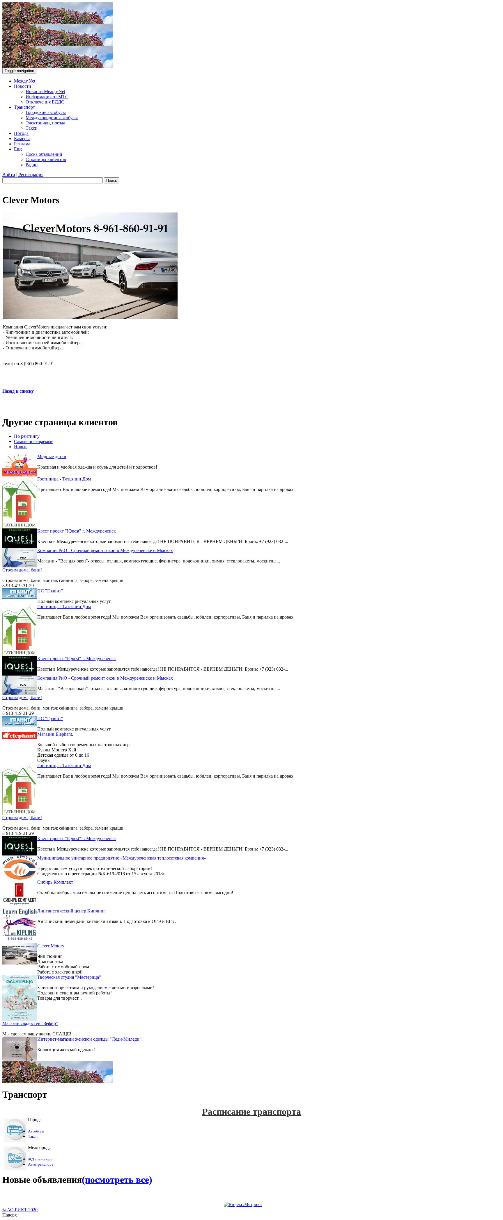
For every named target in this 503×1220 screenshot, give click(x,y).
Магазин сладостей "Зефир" (30, 1023)
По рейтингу (27, 436)
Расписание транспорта (251, 1111)
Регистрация (30, 174)
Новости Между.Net (45, 91)
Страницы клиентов (46, 159)
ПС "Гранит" (50, 590)
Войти (8, 174)
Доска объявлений (44, 154)
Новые (20, 446)
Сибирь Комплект (55, 882)
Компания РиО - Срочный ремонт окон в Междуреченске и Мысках (105, 550)
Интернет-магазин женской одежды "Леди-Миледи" (89, 1039)
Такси (32, 128)
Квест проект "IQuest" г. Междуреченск (76, 530)
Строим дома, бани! (22, 569)
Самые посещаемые (33, 441)
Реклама (22, 143)
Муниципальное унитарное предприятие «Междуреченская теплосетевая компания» (121, 857)
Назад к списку (18, 391)
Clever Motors (50, 945)
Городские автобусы (46, 112)
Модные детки (51, 456)
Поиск (111, 180)
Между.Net (24, 80)
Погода (21, 133)
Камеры (22, 138)
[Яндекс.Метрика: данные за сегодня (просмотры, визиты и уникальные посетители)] (243, 1204)
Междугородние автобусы (52, 117)
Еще (18, 149)
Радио (32, 164)
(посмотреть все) (117, 1179)
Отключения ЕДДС (45, 101)
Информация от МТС (47, 96)
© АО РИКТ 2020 (20, 1209)
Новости (22, 86)
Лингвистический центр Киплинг (71, 910)
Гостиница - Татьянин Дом (64, 478)
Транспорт (24, 107)
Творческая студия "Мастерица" (69, 977)
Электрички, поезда (45, 122)
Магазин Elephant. (55, 734)
